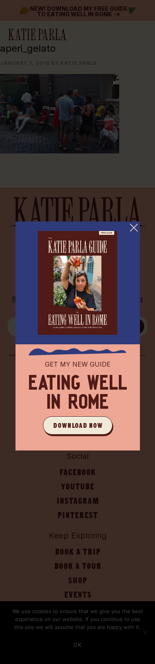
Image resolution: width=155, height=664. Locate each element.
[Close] (134, 227)
